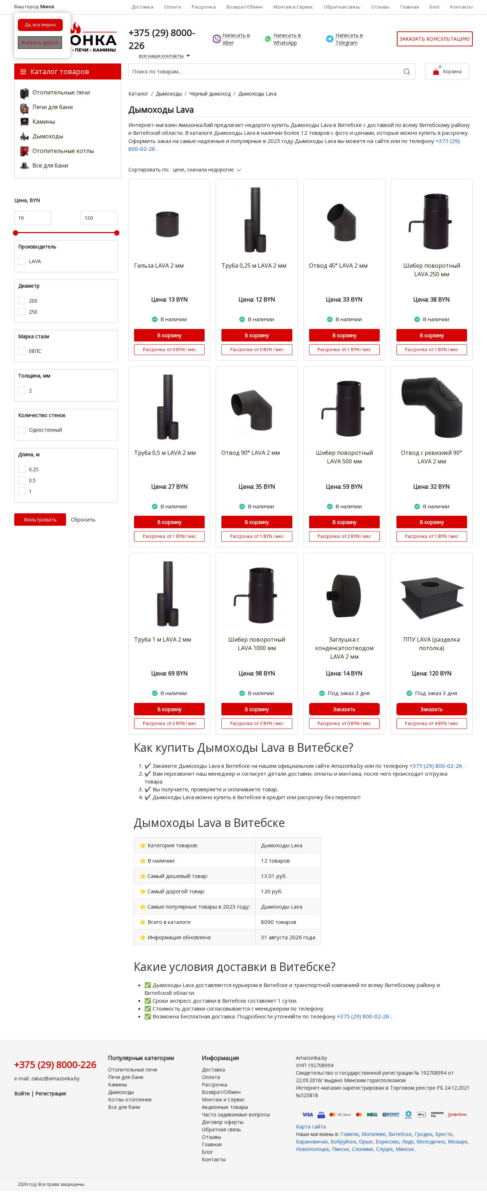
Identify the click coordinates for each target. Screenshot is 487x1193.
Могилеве (374, 1134)
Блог (435, 7)
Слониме (362, 1149)
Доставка (142, 7)
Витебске (400, 1134)
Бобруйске (343, 1141)
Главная (409, 7)
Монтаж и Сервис (293, 7)
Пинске (340, 1149)
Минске (405, 1149)
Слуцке (384, 1149)
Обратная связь (342, 7)
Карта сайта (311, 1126)
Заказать (344, 709)
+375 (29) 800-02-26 (436, 765)
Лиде (408, 1141)
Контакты (461, 7)
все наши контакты (162, 55)
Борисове (387, 1141)
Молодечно (430, 1141)
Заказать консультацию (435, 38)
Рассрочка (204, 7)
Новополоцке (312, 1149)
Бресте (443, 1134)
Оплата (172, 7)
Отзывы (380, 7)
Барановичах (312, 1141)
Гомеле (349, 1134)
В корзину (169, 335)
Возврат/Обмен (244, 7)
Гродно (423, 1134)
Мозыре (457, 1141)
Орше (366, 1141)
